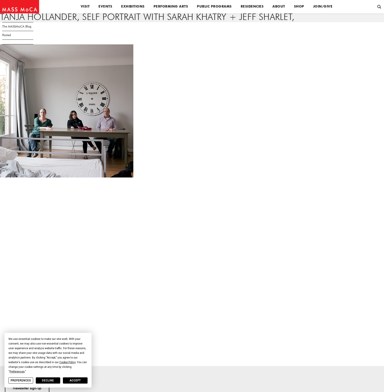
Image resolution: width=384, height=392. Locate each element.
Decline (48, 380)
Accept (75, 380)
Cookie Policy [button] (67, 362)
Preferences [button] (17, 371)
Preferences (21, 380)
